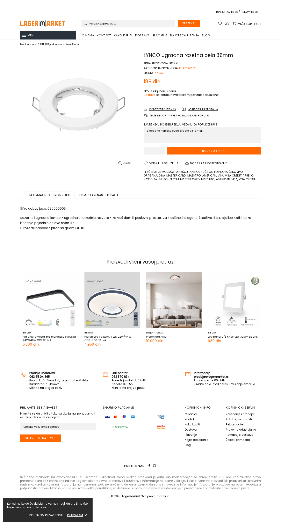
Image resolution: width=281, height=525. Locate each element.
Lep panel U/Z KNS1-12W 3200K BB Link (230, 336)
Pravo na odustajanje (241, 429)
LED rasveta (187, 68)
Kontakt (190, 419)
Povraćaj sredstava (239, 435)
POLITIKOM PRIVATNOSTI (46, 515)
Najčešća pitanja (196, 440)
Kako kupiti (192, 424)
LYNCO (158, 73)
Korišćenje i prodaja (240, 414)
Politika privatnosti (239, 419)
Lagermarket (42, 23)
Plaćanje (191, 435)
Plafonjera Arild (154, 336)
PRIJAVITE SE (249, 12)
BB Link (24, 332)
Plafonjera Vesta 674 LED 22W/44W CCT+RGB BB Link (105, 338)
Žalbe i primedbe (238, 440)
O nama (191, 414)
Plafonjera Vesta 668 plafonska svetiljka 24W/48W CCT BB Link (46, 338)
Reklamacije (234, 424)
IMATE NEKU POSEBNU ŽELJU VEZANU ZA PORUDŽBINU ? (180, 124)
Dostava (150, 95)
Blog (188, 445)
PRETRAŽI (188, 23)
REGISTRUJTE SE (227, 12)
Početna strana (28, 44)
